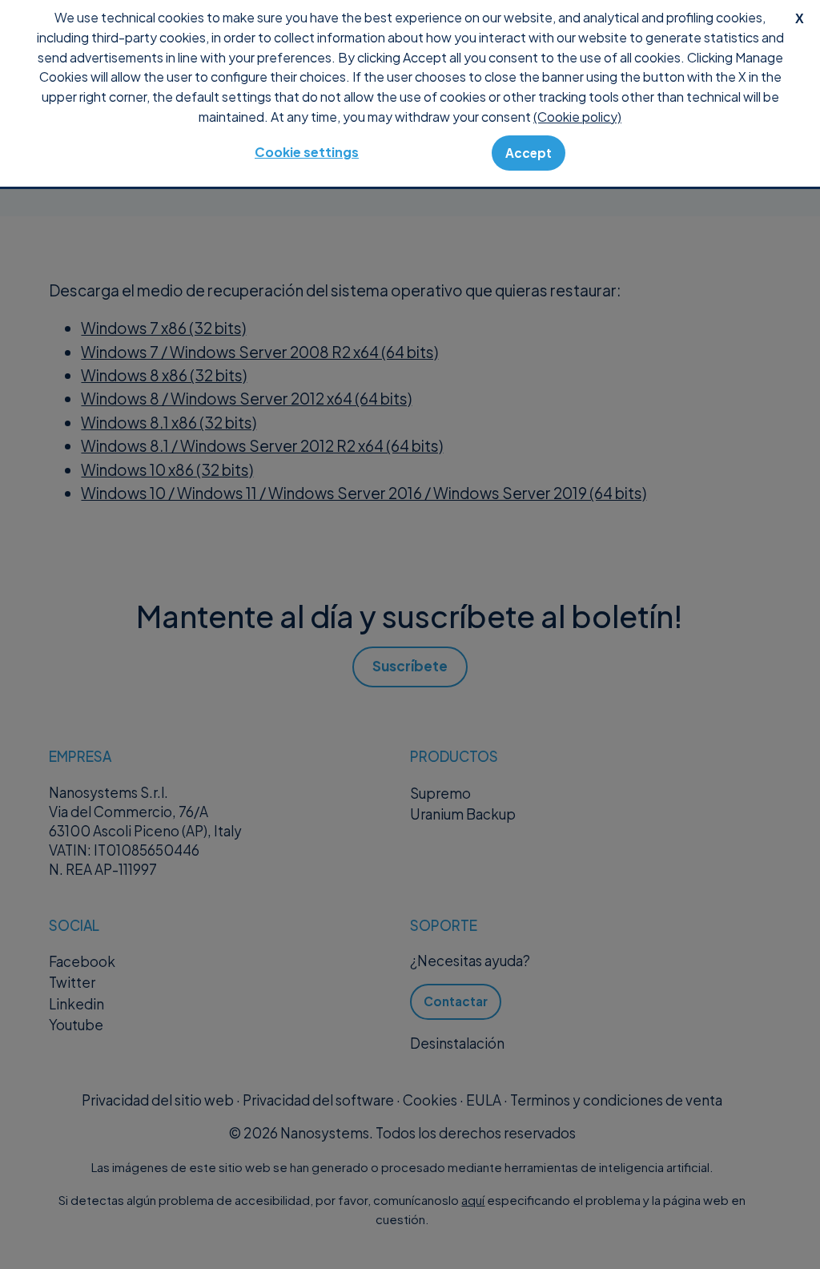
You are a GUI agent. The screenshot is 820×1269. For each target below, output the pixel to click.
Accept (528, 152)
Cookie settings (307, 151)
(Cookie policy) (577, 116)
